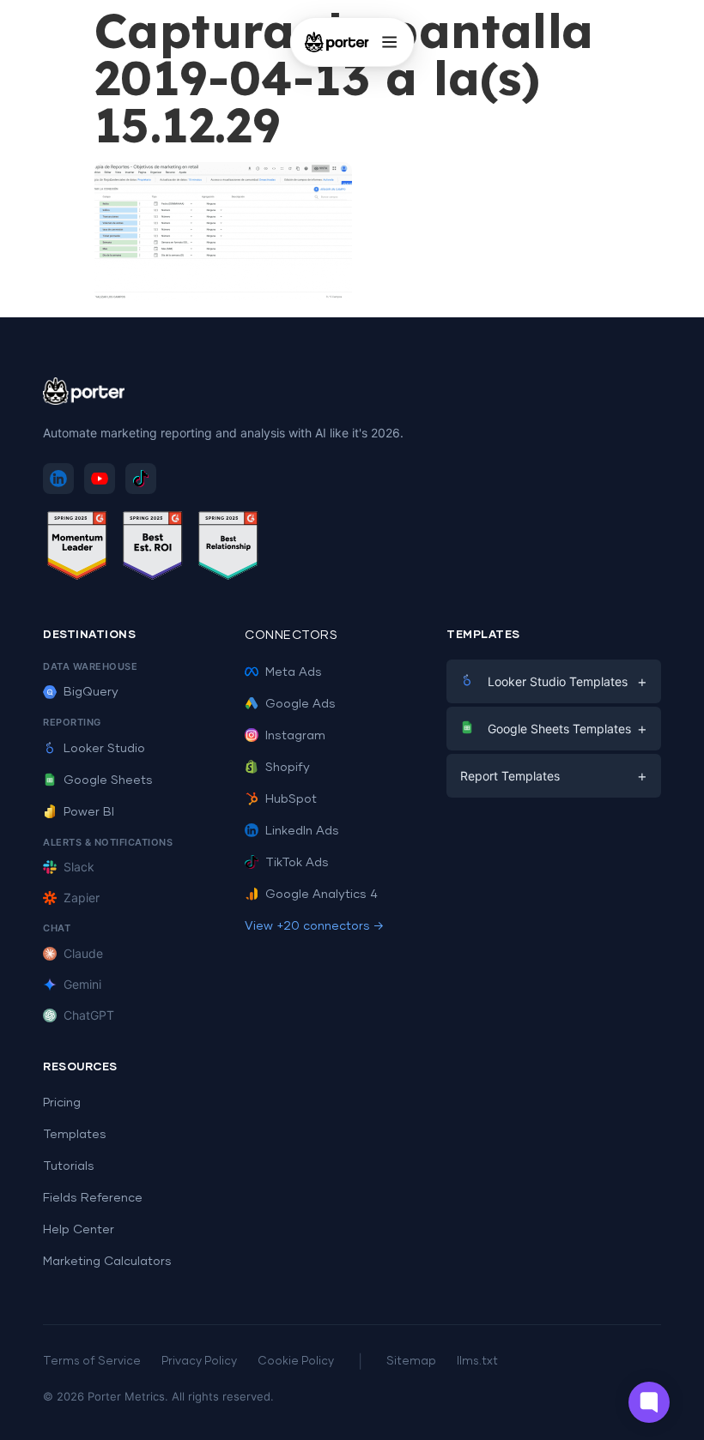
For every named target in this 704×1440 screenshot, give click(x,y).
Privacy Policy (199, 1361)
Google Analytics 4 (321, 895)
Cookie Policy (296, 1361)
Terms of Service (92, 1361)
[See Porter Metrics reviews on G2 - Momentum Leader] (77, 548)
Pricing (62, 1103)
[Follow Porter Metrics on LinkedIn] (58, 478)
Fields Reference (93, 1198)
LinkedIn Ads (302, 831)
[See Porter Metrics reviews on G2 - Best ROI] (152, 548)
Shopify (287, 768)
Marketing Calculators (107, 1262)
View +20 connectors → (314, 926)
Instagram (295, 736)
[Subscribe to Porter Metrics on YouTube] (99, 478)
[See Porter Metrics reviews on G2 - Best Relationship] (228, 548)
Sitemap (411, 1361)
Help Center (78, 1230)
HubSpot (291, 799)
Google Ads (300, 704)
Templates (74, 1135)
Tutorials (68, 1166)
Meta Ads (293, 672)
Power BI (89, 812)
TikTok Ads (297, 863)
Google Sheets (108, 780)
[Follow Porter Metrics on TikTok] (140, 478)
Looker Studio (104, 749)
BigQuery (91, 692)
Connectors (291, 636)
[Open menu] (389, 42)
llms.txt (477, 1361)
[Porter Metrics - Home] (337, 42)
